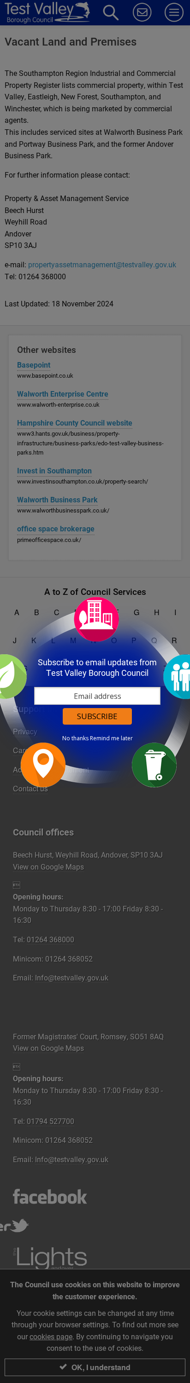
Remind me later (111, 738)
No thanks (75, 738)
